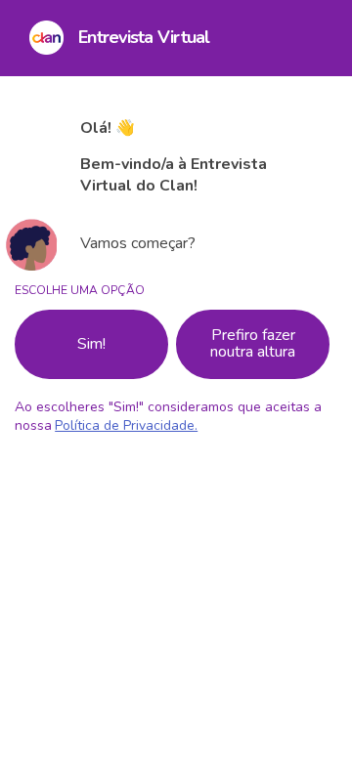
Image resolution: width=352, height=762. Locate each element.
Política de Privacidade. (126, 425)
